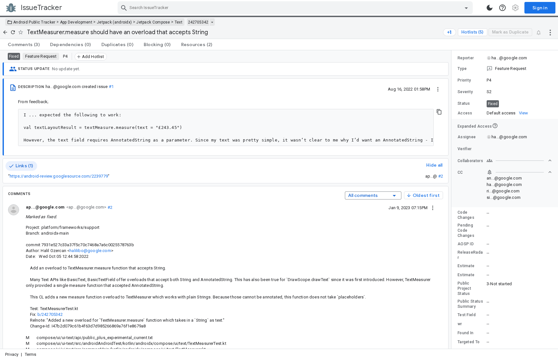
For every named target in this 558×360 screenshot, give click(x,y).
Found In (465, 333)
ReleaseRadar (470, 255)
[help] (502, 7)
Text (178, 22)
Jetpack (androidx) (114, 22)
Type (462, 68)
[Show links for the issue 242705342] (212, 22)
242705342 (198, 22)
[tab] (24, 44)
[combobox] (295, 8)
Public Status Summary (470, 304)
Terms (30, 354)
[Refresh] (13, 32)
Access (465, 113)
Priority (464, 80)
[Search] (124, 8)
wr (460, 324)
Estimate (466, 266)
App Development (76, 22)
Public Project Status (464, 288)
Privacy (11, 354)
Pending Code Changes (466, 230)
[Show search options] (466, 8)
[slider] (452, 199)
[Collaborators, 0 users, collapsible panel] (519, 160)
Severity (465, 92)
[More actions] (550, 32)
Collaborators (470, 161)
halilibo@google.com (90, 250)
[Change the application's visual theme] (489, 7)
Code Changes (466, 215)
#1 (111, 86)
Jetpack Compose (153, 22)
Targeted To (469, 342)
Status (464, 103)
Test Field (467, 315)
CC (460, 172)
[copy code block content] (439, 112)
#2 (440, 176)
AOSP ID (466, 244)
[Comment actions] (433, 207)
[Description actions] (438, 89)
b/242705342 (50, 314)
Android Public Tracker (34, 22)
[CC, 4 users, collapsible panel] (519, 172)
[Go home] (5, 32)
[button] (505, 68)
